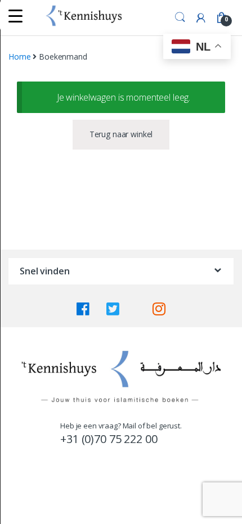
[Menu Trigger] (15, 15)
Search (180, 17)
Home (19, 56)
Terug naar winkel (121, 134)
